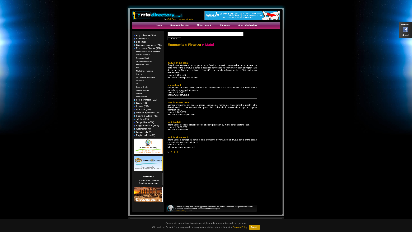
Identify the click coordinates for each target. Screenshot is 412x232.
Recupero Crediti (142, 58)
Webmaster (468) (144, 129)
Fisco (138, 84)
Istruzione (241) (143, 109)
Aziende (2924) (143, 38)
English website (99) (145, 135)
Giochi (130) (141, 103)
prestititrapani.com (178, 102)
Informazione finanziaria (145, 77)
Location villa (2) (143, 132)
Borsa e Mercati (142, 90)
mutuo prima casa (178, 62)
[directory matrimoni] (148, 170)
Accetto (254, 227)
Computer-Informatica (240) (149, 45)
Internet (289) (142, 106)
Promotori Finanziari (144, 61)
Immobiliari (140, 81)
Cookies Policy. (240, 227)
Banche (139, 93)
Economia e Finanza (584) (148, 48)
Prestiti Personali (142, 64)
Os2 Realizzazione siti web (180, 19)
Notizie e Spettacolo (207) (148, 112)
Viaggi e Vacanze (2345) (147, 125)
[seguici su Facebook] (405, 32)
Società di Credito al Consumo (148, 52)
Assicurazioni (141, 97)
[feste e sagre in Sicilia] (148, 201)
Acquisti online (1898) (146, 35)
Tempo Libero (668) (145, 122)
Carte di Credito (142, 87)
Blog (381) (141, 42)
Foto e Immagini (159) (146, 100)
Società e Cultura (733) (147, 116)
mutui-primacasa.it (178, 137)
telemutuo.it (174, 85)
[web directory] (157, 15)
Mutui (138, 68)
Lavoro (139, 74)
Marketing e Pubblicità (144, 71)
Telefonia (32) (142, 119)
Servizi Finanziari (143, 55)
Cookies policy (180, 211)
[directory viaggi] (148, 155)
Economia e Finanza (184, 45)
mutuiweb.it (174, 122)
